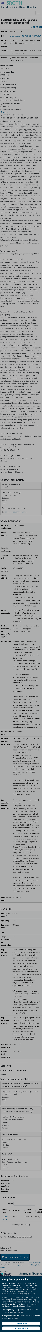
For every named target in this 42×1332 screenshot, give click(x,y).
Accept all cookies (21, 1323)
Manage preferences (9, 1316)
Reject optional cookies (21, 1328)
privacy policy (13, 1310)
